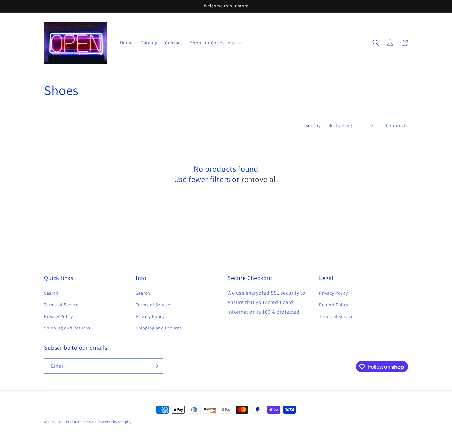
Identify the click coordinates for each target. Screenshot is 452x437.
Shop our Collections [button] (212, 43)
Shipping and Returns (67, 328)
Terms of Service (61, 305)
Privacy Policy (58, 316)
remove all (259, 179)
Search (51, 293)
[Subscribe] (155, 366)
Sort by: (313, 125)
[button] (375, 42)
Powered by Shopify (115, 421)
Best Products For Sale (77, 421)
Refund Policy (333, 305)
